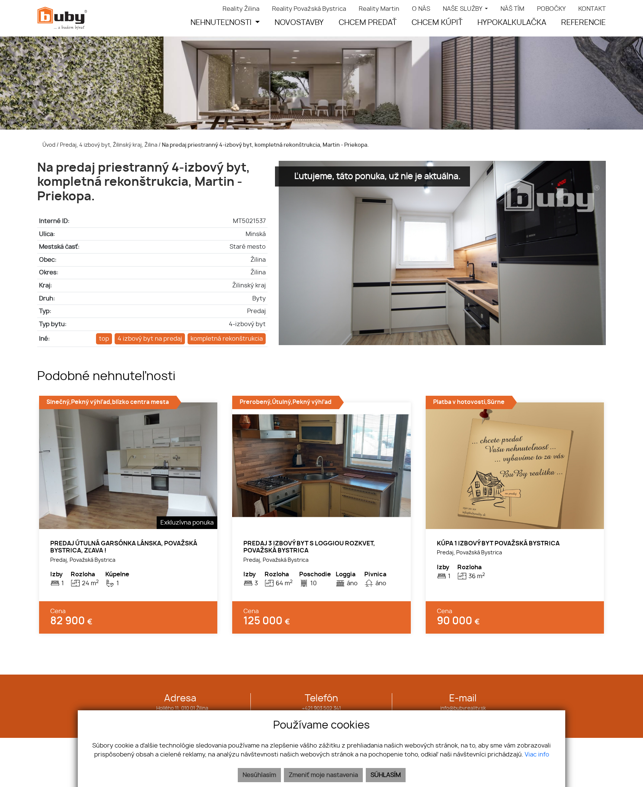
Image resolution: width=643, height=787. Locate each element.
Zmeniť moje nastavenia (323, 775)
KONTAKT (592, 9)
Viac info (537, 755)
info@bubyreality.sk (463, 708)
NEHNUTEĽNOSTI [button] (222, 22)
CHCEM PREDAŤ (368, 22)
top (104, 339)
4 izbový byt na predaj (150, 339)
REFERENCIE (583, 22)
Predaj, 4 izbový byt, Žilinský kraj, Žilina (109, 145)
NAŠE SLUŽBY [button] (463, 9)
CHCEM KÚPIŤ (437, 22)
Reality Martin (379, 9)
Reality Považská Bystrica (309, 9)
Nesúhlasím (259, 775)
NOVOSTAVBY (299, 22)
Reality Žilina (241, 9)
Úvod (48, 145)
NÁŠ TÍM (512, 9)
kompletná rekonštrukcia (227, 339)
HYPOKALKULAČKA (511, 22)
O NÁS (421, 9)
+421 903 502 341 (321, 708)
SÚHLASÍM (386, 775)
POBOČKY (551, 9)
